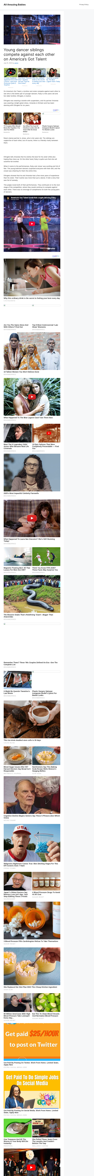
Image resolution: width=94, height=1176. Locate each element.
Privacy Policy (83, 4)
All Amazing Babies (15, 4)
